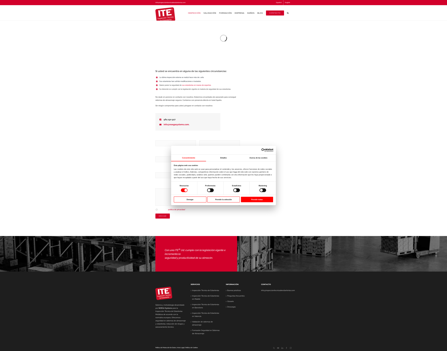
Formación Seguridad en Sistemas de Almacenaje (206, 332)
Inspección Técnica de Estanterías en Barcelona (205, 306)
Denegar (190, 199)
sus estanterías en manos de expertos (196, 85)
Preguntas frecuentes (236, 296)
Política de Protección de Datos (165, 347)
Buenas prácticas (234, 290)
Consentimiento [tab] (188, 158)
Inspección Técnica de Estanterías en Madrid (205, 297)
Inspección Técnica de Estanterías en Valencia (205, 314)
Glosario (230, 301)
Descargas (231, 307)
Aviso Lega (180, 347)
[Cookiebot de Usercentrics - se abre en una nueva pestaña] (263, 150)
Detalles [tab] (223, 158)
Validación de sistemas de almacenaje (202, 323)
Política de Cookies (191, 347)
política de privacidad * (177, 210)
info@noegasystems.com (176, 124)
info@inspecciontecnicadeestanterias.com (170, 2)
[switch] (210, 190)
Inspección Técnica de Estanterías (205, 290)
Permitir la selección (223, 199)
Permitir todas (257, 199)
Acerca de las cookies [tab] (258, 158)
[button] (288, 13)
